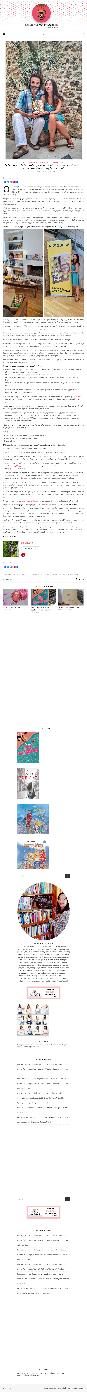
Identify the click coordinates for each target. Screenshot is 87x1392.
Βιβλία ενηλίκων (30, 162)
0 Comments (50, 172)
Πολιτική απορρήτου (49, 1388)
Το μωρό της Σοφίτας (11, 607)
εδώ (46, 505)
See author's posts (31, 548)
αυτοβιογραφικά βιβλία (21, 574)
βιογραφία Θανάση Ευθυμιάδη (40, 574)
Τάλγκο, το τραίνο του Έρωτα (70, 607)
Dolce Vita (77, 396)
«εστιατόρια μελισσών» (30, 501)
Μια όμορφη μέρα (73, 574)
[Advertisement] (43, 1160)
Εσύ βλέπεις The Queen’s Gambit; (51, 1098)
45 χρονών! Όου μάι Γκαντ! (41, 1122)
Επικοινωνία (61, 1388)
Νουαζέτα (27, 542)
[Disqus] (43, 645)
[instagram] (7, 1388)
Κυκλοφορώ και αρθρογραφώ (51, 162)
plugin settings (33, 1046)
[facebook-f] (3, 1388)
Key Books (56, 199)
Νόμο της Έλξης (14, 466)
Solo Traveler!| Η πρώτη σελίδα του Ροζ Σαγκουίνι (41, 608)
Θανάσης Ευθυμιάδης (58, 574)
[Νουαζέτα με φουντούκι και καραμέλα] (43, 15)
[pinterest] (10, 1388)
